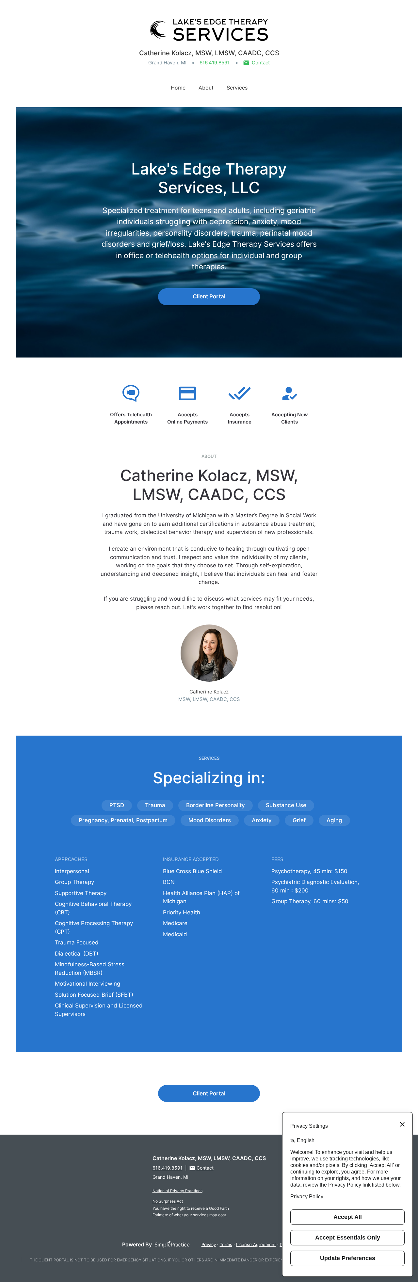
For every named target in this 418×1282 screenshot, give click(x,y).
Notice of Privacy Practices (177, 1190)
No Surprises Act (168, 1201)
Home (178, 87)
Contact (261, 62)
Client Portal (209, 296)
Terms (226, 1244)
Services (237, 87)
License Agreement (256, 1244)
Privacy (208, 1244)
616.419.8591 (215, 62)
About (206, 87)
